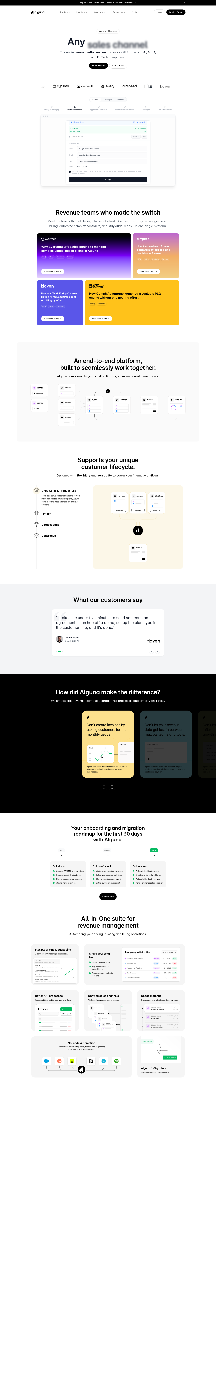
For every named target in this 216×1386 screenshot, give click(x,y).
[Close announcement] (184, 3)
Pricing (135, 12)
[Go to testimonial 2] (58, 651)
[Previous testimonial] (151, 651)
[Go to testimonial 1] (56, 651)
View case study (51, 271)
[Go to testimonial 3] (61, 651)
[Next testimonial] (157, 651)
